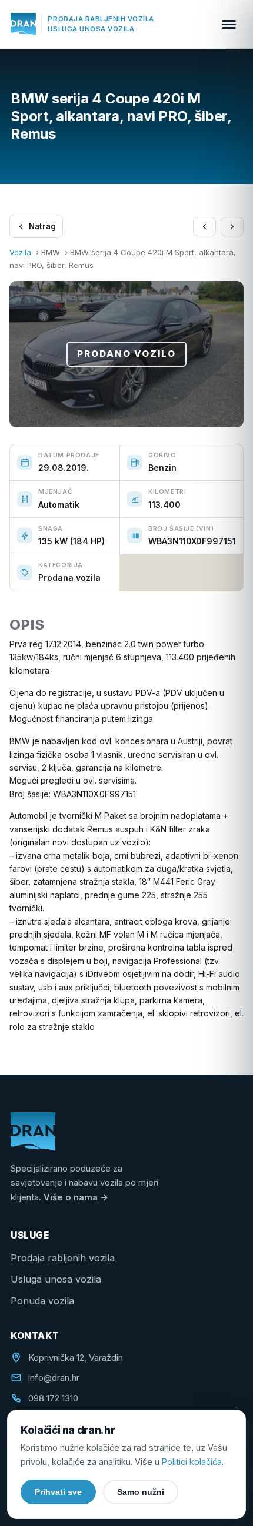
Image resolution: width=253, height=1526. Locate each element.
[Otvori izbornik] (228, 24)
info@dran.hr (53, 1378)
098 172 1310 (53, 1398)
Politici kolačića (192, 1462)
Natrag (42, 226)
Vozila (20, 252)
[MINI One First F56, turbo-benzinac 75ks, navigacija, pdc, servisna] (204, 226)
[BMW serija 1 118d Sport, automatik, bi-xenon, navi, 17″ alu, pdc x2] (232, 226)
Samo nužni (140, 1492)
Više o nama (76, 1197)
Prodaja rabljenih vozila (63, 1258)
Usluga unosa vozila (56, 1279)
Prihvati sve (58, 1492)
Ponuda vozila (42, 1301)
